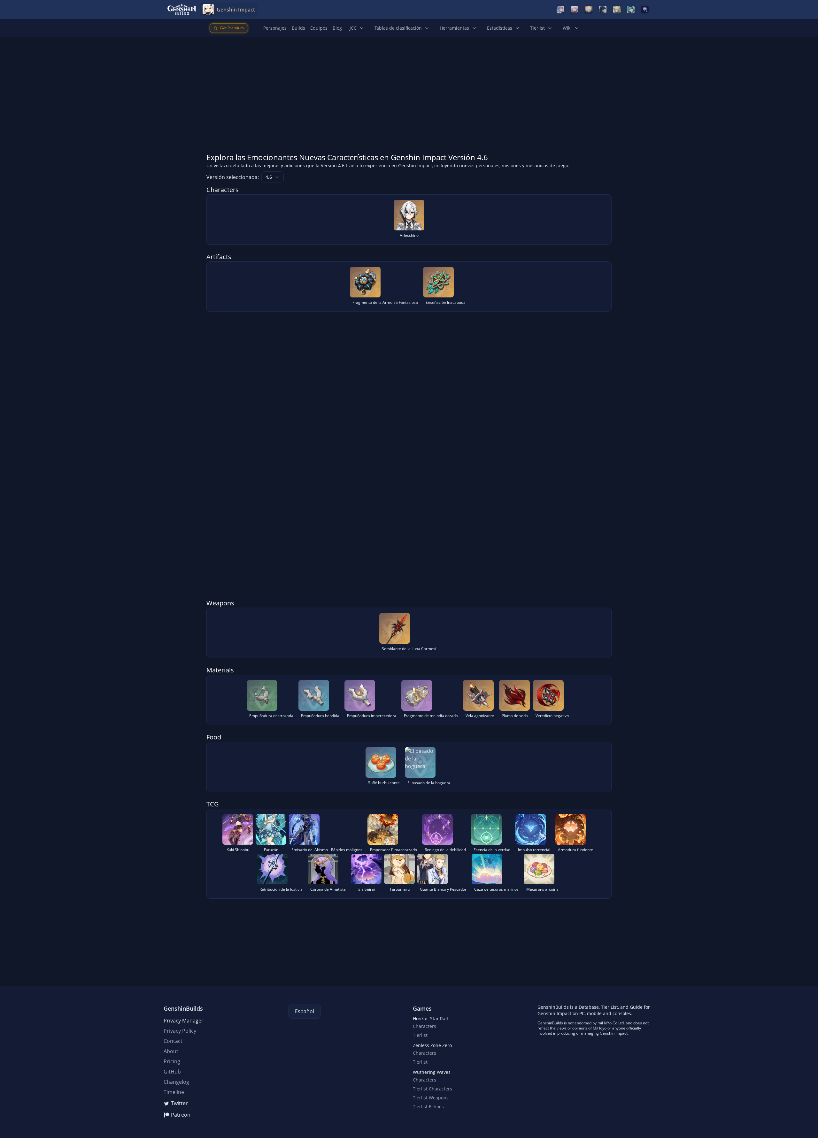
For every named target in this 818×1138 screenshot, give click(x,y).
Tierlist (537, 28)
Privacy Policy (180, 1030)
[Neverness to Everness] (631, 9)
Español (304, 1011)
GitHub (172, 1071)
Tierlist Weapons (431, 1098)
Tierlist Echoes (428, 1107)
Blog (337, 28)
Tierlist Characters (432, 1089)
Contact (173, 1040)
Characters (424, 1026)
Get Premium (232, 28)
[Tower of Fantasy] (560, 9)
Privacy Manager (184, 1020)
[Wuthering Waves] (602, 9)
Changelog (176, 1081)
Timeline (174, 1092)
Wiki (567, 28)
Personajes (275, 28)
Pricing (172, 1061)
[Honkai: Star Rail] (574, 9)
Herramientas (454, 28)
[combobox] (272, 177)
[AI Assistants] (645, 9)
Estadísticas (499, 28)
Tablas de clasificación (398, 28)
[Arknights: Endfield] (616, 9)
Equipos (319, 28)
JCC (353, 28)
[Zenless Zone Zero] (588, 9)
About (171, 1051)
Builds (298, 28)
